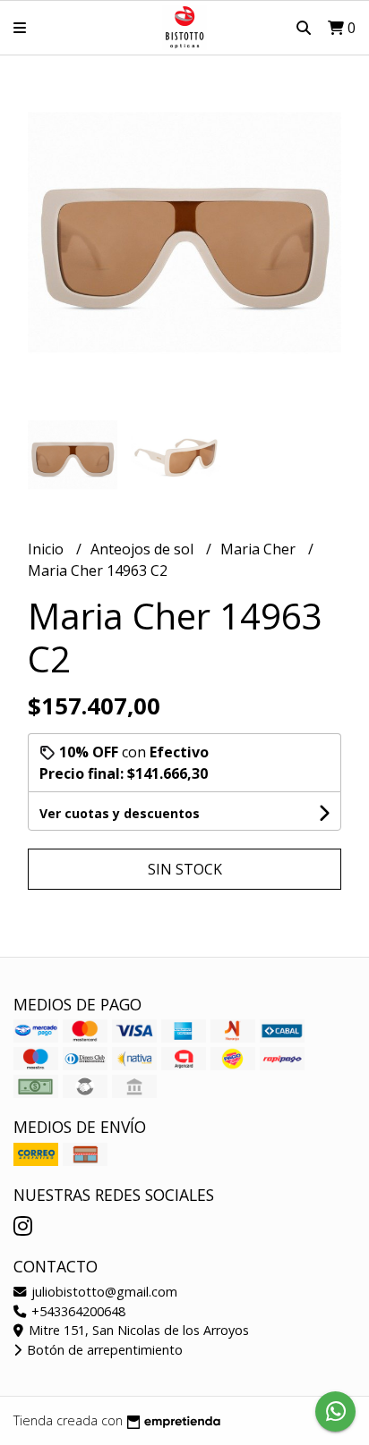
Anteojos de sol (143, 549)
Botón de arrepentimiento (103, 1349)
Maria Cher (259, 549)
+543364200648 (76, 1311)
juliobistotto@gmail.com (102, 1291)
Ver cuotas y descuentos (119, 813)
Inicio (47, 549)
